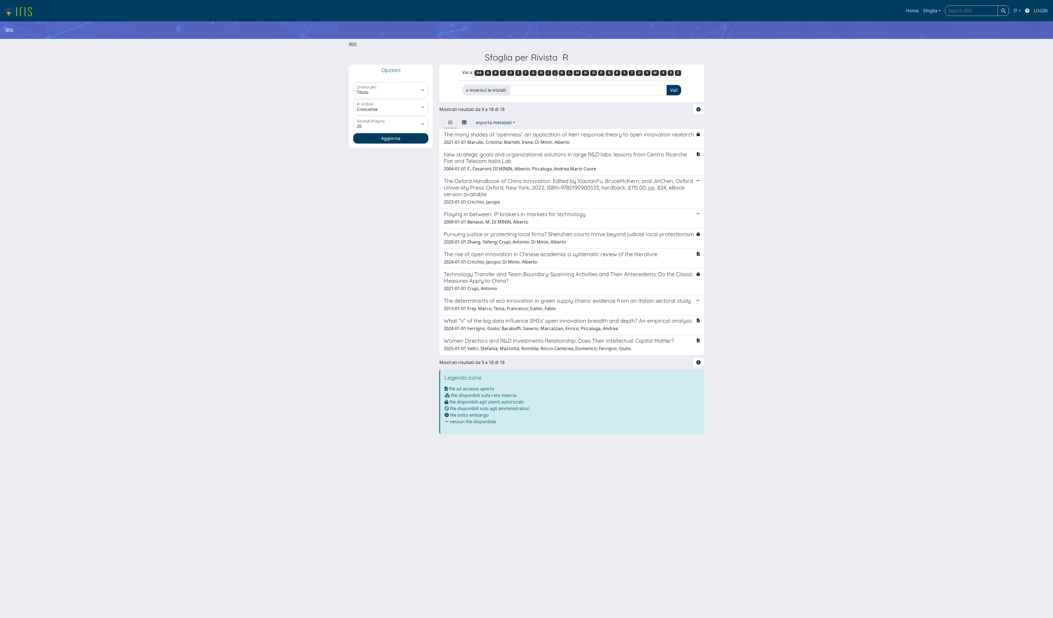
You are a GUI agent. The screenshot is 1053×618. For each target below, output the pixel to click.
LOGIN (1041, 11)
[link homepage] (19, 10)
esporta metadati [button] (494, 122)
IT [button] (1015, 11)
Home (912, 11)
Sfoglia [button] (930, 11)
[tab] (450, 122)
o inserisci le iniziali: (486, 90)
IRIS (353, 44)
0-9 (479, 72)
